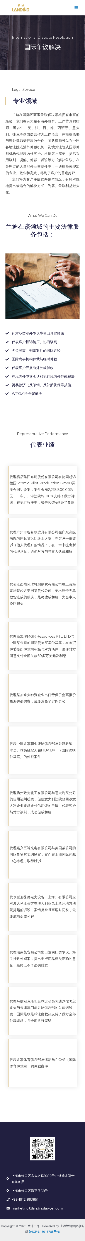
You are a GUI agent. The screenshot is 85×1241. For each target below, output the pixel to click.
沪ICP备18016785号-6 (44, 1231)
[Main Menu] (76, 7)
